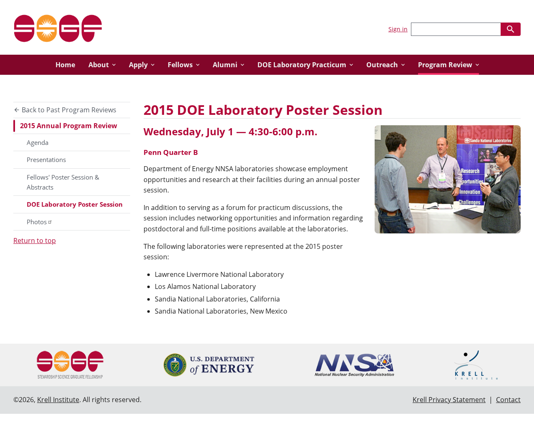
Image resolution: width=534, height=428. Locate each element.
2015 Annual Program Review (68, 125)
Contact (508, 399)
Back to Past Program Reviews (68, 109)
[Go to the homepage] (58, 27)
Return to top (34, 240)
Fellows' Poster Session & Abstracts (63, 182)
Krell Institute (58, 399)
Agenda (37, 142)
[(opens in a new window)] (208, 365)
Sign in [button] (398, 29)
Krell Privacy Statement (449, 399)
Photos (37, 222)
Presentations (46, 159)
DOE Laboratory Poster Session (75, 204)
